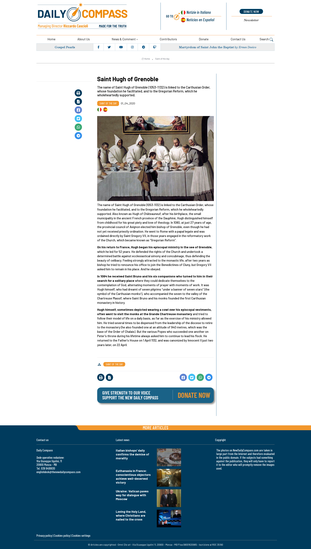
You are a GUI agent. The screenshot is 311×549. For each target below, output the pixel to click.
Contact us (238, 39)
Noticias (200, 19)
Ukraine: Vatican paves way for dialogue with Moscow (132, 495)
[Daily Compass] (94, 16)
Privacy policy (44, 535)
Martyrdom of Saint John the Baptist (206, 47)
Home (51, 39)
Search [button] (265, 39)
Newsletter (251, 20)
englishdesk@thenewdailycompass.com (58, 472)
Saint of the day (162, 58)
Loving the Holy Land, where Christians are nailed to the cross (131, 515)
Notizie (198, 12)
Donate (203, 39)
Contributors (168, 39)
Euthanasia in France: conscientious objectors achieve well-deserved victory (133, 476)
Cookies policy (62, 535)
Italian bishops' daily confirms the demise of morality (132, 454)
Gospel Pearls (65, 47)
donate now (251, 11)
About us (83, 39)
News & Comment (124, 39)
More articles (155, 427)
